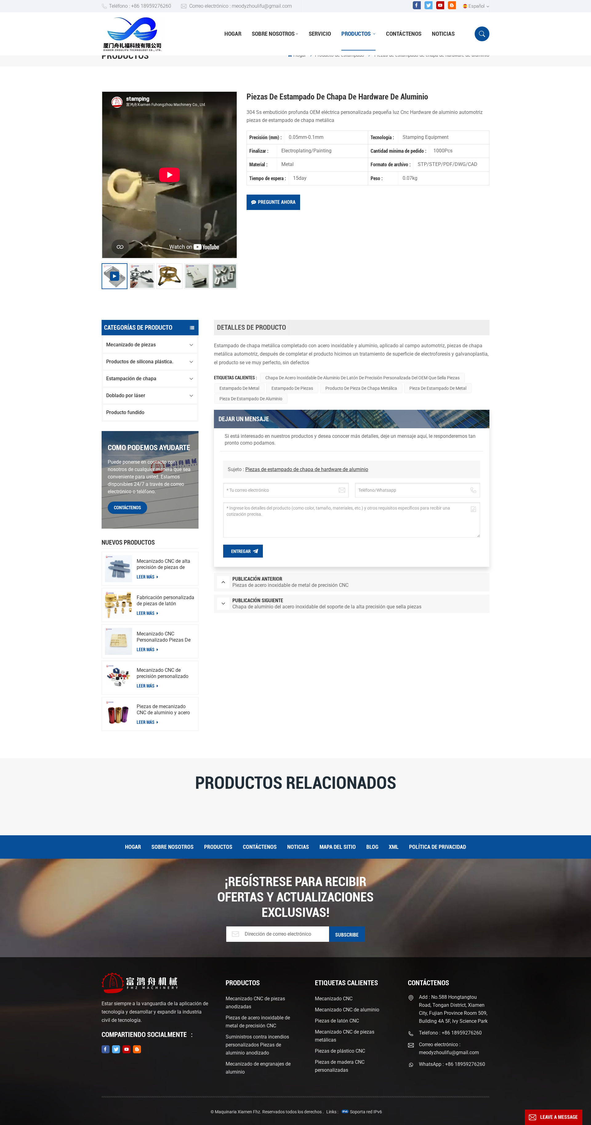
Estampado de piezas (292, 388)
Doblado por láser (125, 395)
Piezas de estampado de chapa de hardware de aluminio (306, 469)
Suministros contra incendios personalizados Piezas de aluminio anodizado (257, 1045)
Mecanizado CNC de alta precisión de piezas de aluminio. (163, 564)
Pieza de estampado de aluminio (250, 398)
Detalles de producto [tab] (251, 327)
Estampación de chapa (131, 378)
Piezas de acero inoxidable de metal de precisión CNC (258, 1022)
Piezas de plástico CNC (340, 1051)
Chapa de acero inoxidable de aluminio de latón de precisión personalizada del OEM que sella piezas (362, 377)
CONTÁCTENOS (127, 507)
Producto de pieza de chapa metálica (361, 388)
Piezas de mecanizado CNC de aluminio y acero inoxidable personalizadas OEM (165, 710)
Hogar (232, 33)
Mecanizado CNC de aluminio (347, 1010)
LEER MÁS (146, 577)
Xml (394, 847)
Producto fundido (125, 412)
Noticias (443, 33)
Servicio (320, 33)
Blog (372, 847)
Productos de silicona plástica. (139, 362)
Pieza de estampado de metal (437, 388)
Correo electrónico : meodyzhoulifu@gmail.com (240, 6)
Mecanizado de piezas (131, 345)
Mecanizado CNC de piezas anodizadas (255, 1003)
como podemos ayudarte (149, 447)
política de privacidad (437, 847)
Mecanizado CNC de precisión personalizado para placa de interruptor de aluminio (163, 673)
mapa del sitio (338, 847)
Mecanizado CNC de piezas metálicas (344, 1036)
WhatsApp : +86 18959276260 (452, 1064)
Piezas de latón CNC (337, 1021)
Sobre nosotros (273, 33)
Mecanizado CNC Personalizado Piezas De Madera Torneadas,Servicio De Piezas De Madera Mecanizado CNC (164, 637)
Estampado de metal (239, 388)
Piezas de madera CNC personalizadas (339, 1066)
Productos (356, 33)
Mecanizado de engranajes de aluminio (258, 1068)
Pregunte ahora (277, 202)
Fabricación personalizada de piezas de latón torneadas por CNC (165, 601)
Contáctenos (403, 33)
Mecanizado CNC (333, 999)
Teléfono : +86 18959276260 (140, 6)
